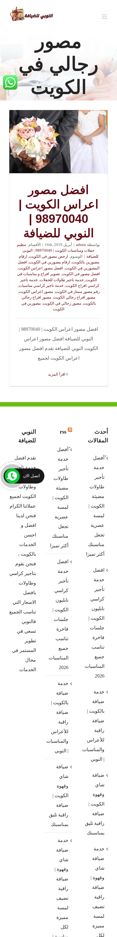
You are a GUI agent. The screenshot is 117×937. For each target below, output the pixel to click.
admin (81, 244)
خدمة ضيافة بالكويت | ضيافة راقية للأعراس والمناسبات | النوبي (58, 717)
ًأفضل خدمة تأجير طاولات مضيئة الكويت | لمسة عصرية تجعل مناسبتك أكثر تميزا (59, 497)
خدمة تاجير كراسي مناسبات (41, 285)
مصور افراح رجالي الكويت (74, 297)
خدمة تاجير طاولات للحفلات (62, 280)
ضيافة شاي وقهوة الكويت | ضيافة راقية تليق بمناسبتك (58, 795)
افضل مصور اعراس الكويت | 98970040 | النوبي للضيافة (58, 141)
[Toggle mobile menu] (105, 17)
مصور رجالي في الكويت (62, 303)
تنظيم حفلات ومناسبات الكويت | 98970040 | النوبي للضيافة (57, 250)
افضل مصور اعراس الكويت (40, 268)
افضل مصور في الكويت (81, 274)
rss (63, 432)
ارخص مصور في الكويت (48, 256)
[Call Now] (12, 476)
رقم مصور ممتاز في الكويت (77, 291)
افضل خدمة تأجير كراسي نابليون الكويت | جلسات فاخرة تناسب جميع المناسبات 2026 (58, 614)
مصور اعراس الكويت (36, 291)
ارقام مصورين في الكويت (49, 262)
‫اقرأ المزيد (57, 374)
